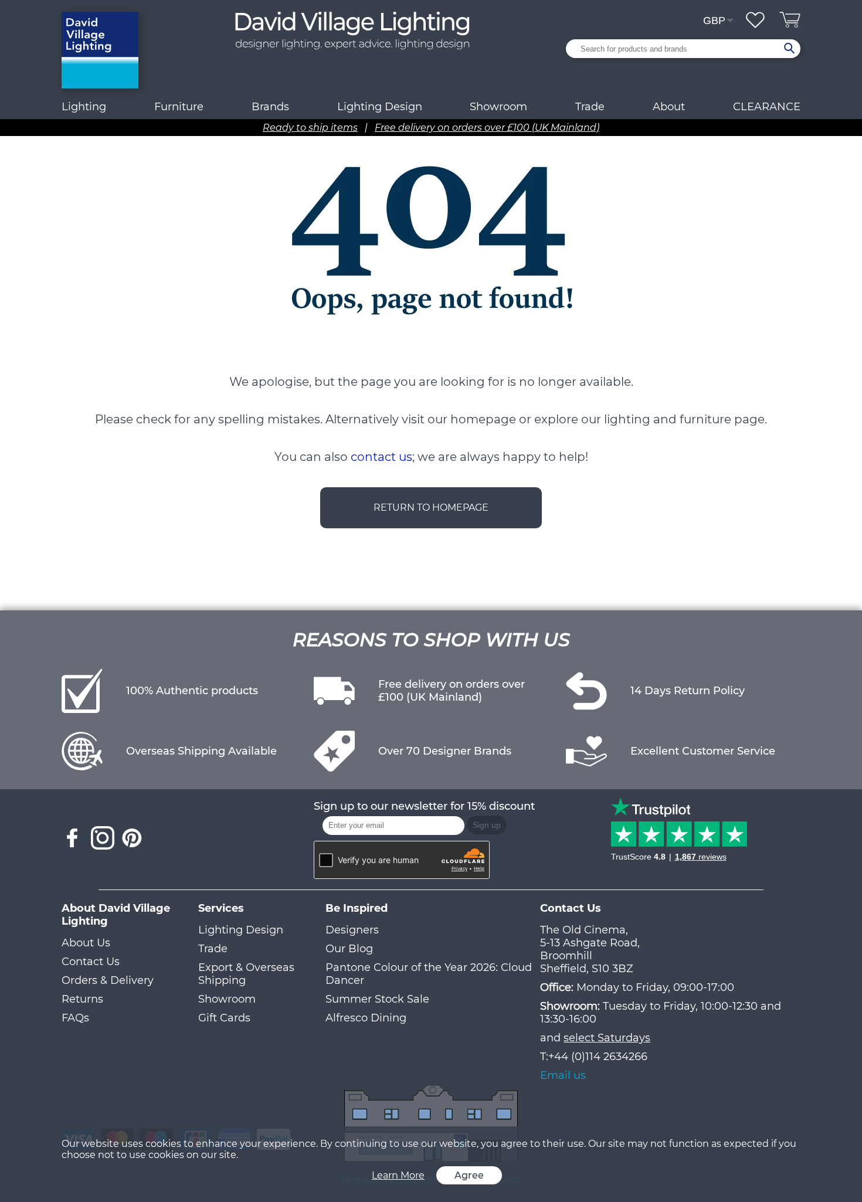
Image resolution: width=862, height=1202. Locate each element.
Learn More (398, 1175)
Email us (563, 1075)
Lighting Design (240, 929)
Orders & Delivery (108, 980)
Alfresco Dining (365, 1017)
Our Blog (349, 948)
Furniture (178, 106)
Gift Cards (224, 1017)
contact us (381, 457)
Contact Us (91, 961)
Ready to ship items (310, 127)
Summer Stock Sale (377, 999)
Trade (213, 948)
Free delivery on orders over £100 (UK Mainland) (487, 127)
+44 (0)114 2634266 (597, 1056)
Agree (469, 1175)
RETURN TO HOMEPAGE (431, 507)
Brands (270, 106)
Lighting (84, 106)
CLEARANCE (766, 106)
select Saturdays (607, 1037)
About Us (86, 942)
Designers (352, 929)
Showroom (498, 106)
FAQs (75, 1017)
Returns (82, 999)
